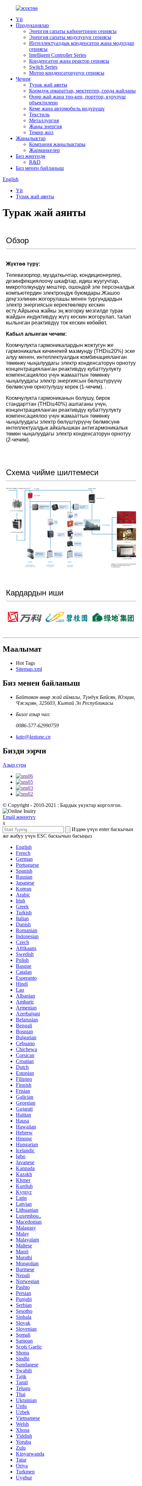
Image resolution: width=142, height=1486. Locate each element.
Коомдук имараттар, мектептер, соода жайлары (82, 91)
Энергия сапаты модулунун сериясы (70, 37)
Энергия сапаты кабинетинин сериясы (73, 31)
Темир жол (41, 132)
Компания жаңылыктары (57, 144)
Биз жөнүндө (30, 156)
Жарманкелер (44, 150)
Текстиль (39, 114)
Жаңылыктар (31, 138)
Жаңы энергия (45, 126)
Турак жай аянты (48, 85)
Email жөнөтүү (19, 817)
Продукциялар (32, 25)
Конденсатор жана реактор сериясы (69, 61)
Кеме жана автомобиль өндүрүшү (67, 108)
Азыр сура (14, 765)
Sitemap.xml (29, 669)
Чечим (23, 79)
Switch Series (43, 67)
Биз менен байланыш (40, 168)
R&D (35, 162)
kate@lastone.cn (33, 737)
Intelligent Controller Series (57, 55)
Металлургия (44, 120)
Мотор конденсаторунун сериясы (66, 73)
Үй (19, 19)
